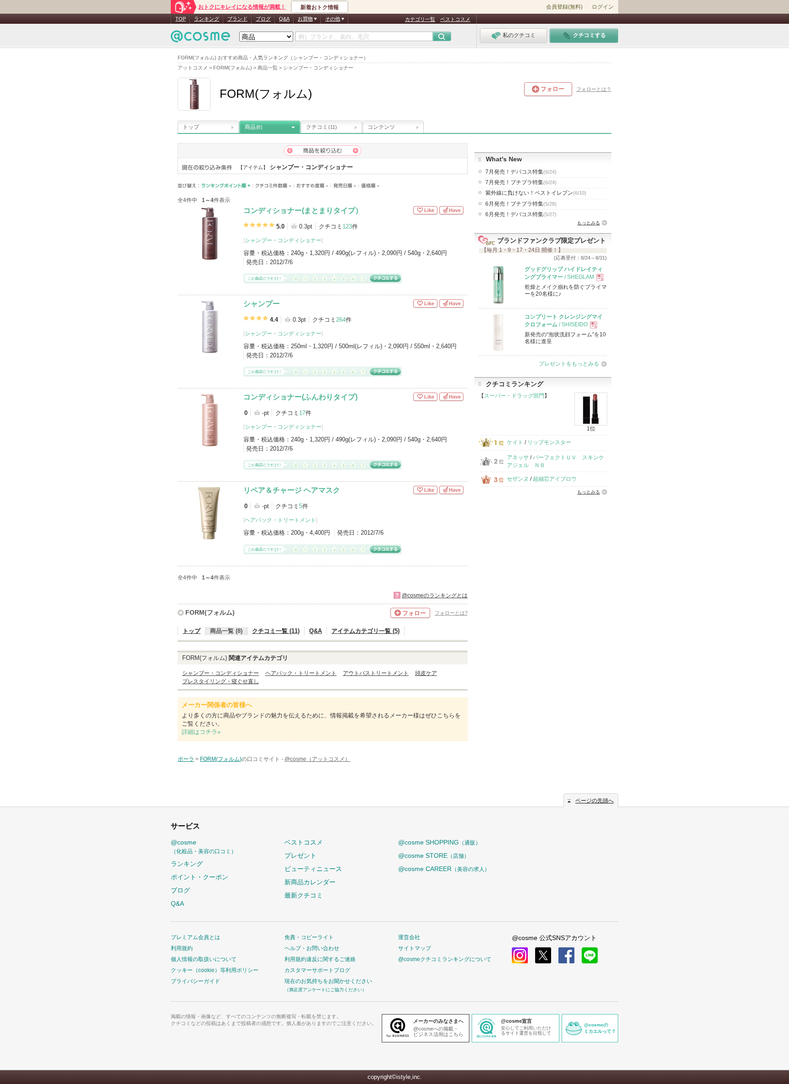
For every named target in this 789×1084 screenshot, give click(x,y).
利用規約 (182, 948)
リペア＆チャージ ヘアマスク (291, 490)
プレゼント (300, 855)
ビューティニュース (313, 868)
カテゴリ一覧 (420, 19)
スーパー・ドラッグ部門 (514, 396)
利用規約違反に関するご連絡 (320, 959)
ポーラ (186, 759)
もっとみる (588, 222)
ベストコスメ (455, 19)
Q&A (284, 18)
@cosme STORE (433, 855)
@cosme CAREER (444, 868)
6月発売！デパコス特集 (521, 214)
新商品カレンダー (310, 882)
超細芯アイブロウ (555, 479)
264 (341, 319)
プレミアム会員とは (195, 937)
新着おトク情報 (319, 7)
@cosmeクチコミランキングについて (444, 959)
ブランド (237, 18)
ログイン (603, 7)
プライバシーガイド (195, 981)
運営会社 (409, 937)
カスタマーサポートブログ (317, 970)
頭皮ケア (426, 673)
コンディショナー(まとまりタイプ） (303, 210)
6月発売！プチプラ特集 (521, 204)
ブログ (263, 18)
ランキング (206, 18)
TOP (180, 18)
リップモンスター (549, 442)
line (590, 955)
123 (347, 226)
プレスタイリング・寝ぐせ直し (220, 681)
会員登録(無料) (564, 7)
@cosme (204, 847)
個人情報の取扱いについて (204, 959)
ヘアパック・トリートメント (280, 520)
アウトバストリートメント (376, 673)
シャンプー (261, 304)
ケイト (515, 442)
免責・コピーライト (309, 937)
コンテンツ (381, 127)
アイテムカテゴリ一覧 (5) (365, 630)
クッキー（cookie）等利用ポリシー (214, 970)
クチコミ (321, 127)
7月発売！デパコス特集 (521, 172)
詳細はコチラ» (201, 731)
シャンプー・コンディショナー (283, 240)
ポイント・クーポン (199, 877)
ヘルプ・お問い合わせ (311, 948)
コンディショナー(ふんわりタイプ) (300, 397)
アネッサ (518, 457)
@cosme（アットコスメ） (317, 759)
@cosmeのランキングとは (435, 595)
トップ (191, 127)
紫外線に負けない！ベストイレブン (535, 193)
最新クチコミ (303, 895)
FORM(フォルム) (210, 612)
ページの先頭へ (594, 800)
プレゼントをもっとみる (569, 364)
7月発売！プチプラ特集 (521, 182)
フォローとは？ (593, 89)
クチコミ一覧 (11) (276, 630)
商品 (253, 127)
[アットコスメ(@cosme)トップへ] (200, 38)
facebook (566, 955)
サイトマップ (414, 948)
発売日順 (345, 185)
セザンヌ (518, 479)
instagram (520, 955)
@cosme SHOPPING (439, 842)
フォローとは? (451, 613)
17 (302, 412)
